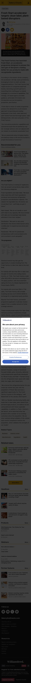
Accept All (15, 361)
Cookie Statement (23, 352)
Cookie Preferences (15, 357)
